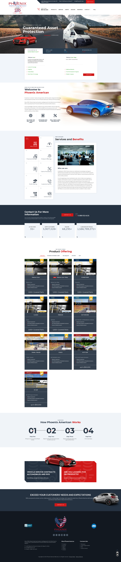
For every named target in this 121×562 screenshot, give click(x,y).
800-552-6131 (44, 9)
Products (54, 10)
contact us (67, 214)
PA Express (91, 1)
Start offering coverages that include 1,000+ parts (38, 477)
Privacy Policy (72, 556)
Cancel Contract (84, 548)
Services (61, 10)
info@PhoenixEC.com (78, 1)
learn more (54, 38)
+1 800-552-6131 (83, 215)
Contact (87, 9)
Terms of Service (79, 556)
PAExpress (80, 9)
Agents (67, 10)
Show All (42, 255)
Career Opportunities (85, 545)
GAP (80, 255)
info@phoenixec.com (30, 547)
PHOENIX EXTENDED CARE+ (53, 255)
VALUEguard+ (66, 255)
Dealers (73, 10)
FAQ (94, 10)
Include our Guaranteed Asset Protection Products (75, 477)
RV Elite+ (74, 255)
